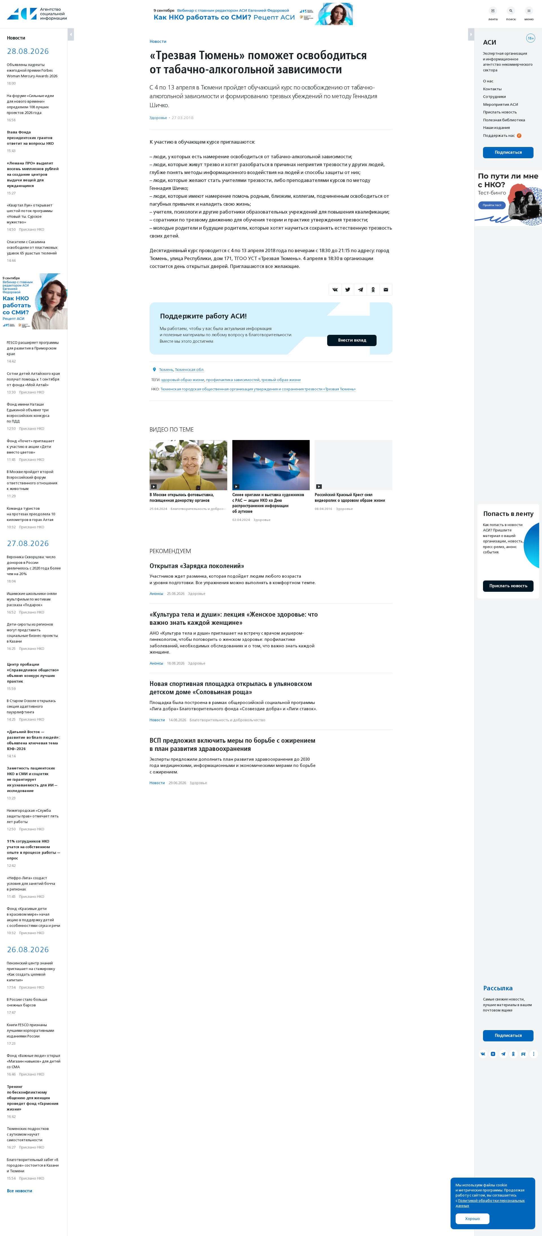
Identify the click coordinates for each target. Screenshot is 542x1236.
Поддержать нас (499, 135)
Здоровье (158, 117)
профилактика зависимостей (232, 379)
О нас (488, 81)
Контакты (492, 89)
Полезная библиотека (504, 120)
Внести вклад (352, 340)
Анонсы (156, 593)
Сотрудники (494, 96)
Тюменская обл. (189, 369)
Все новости (19, 1191)
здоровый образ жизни (182, 379)
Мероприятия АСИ (500, 104)
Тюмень (166, 369)
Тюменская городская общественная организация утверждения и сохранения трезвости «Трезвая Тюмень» (258, 389)
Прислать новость (500, 112)
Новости (158, 41)
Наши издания (496, 127)
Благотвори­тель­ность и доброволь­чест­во (206, 509)
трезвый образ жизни (281, 379)
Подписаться (508, 152)
